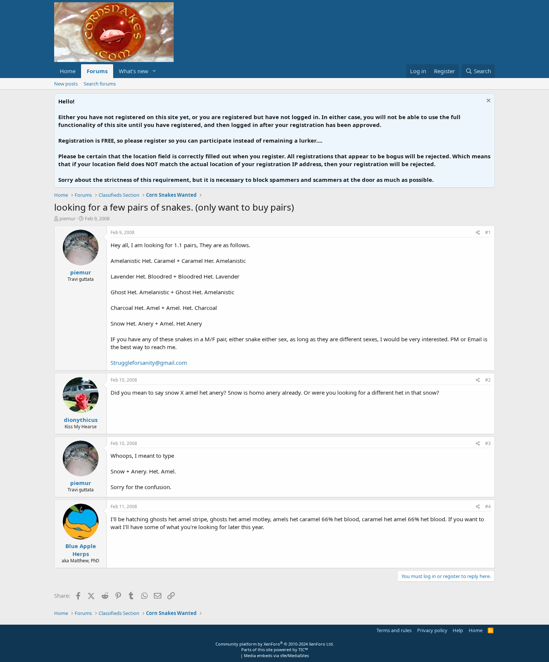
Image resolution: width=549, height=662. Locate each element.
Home (67, 71)
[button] (154, 71)
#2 (488, 380)
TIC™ (303, 649)
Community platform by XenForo (274, 644)
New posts (66, 83)
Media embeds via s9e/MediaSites (276, 655)
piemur (67, 218)
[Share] (478, 233)
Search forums (100, 83)
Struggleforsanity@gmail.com (149, 362)
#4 (488, 506)
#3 (488, 443)
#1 (488, 232)
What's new (133, 71)
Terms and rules (394, 630)
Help (458, 630)
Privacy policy (432, 630)
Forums (97, 71)
